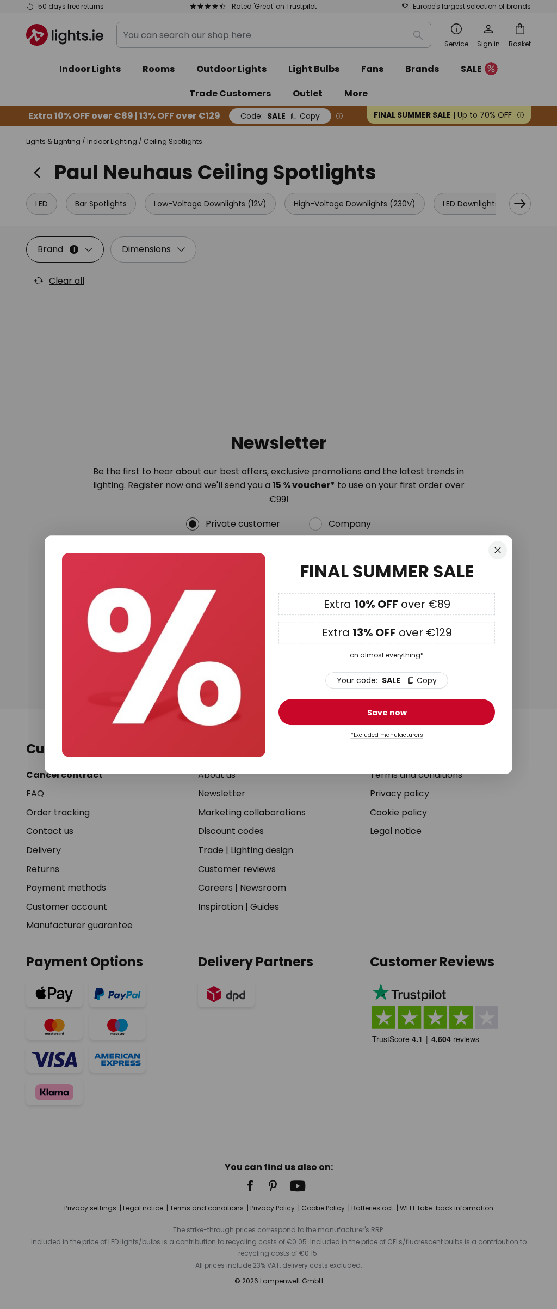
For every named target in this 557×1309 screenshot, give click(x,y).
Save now (387, 713)
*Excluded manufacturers (387, 736)
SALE (387, 680)
